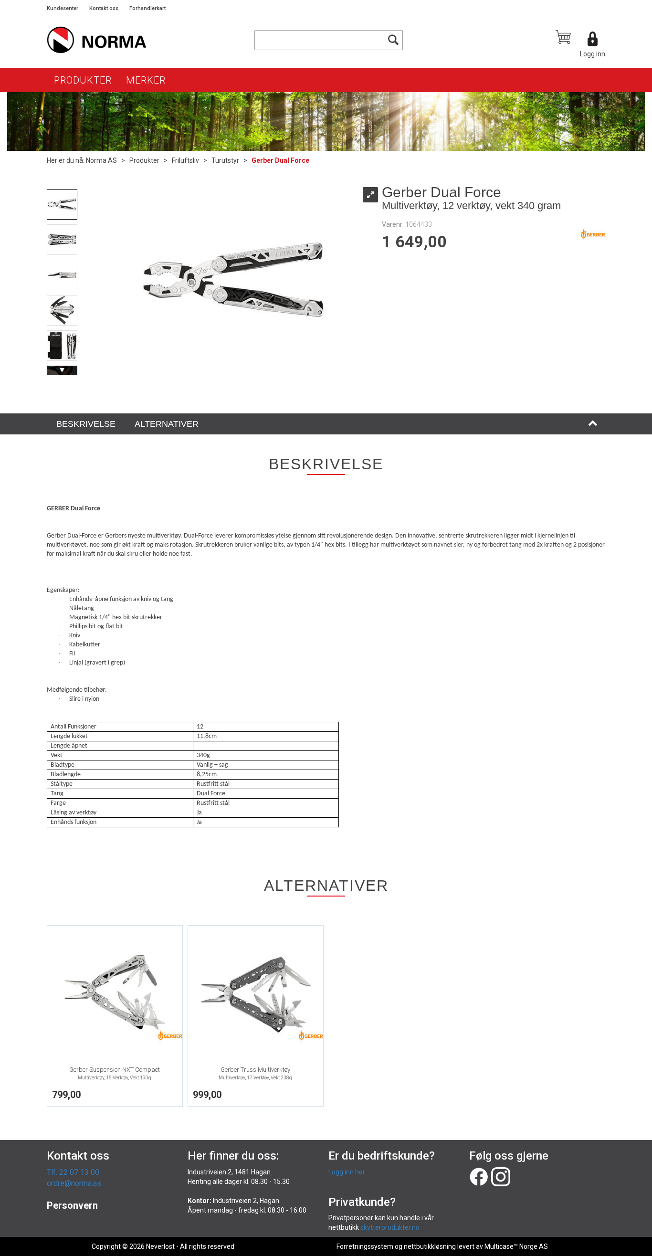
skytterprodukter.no (390, 1227)
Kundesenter (62, 8)
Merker (146, 80)
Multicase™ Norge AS (516, 1246)
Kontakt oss (103, 8)
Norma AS (101, 160)
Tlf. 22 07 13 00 (73, 1172)
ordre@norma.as (74, 1183)
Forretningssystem (365, 1246)
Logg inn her (346, 1172)
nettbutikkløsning (430, 1246)
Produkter (83, 80)
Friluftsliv (185, 160)
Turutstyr (225, 160)
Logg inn (592, 54)
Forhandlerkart (147, 8)
